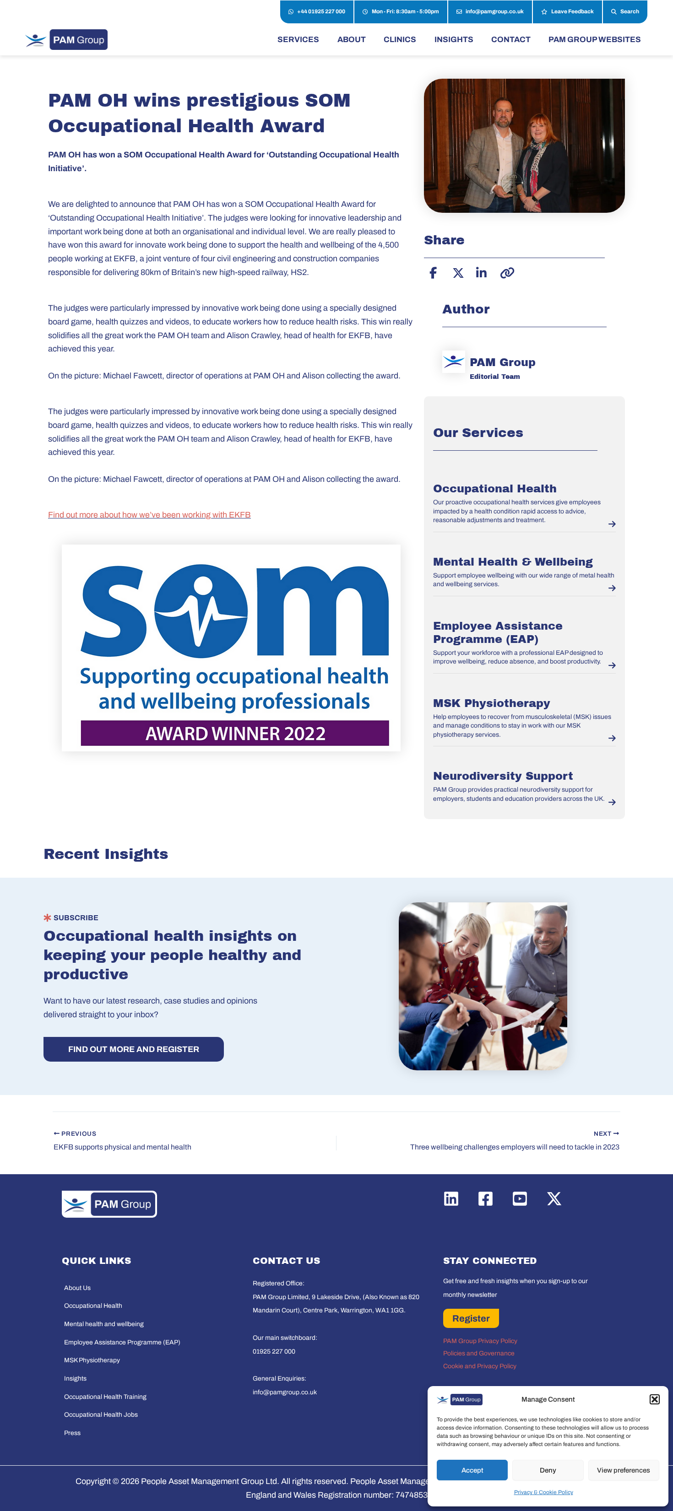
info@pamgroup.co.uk (495, 11)
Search (629, 11)
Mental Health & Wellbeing (513, 562)
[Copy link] (504, 272)
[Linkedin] (451, 1199)
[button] (654, 1399)
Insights (75, 1378)
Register (471, 1318)
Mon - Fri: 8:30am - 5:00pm (405, 11)
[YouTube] (520, 1199)
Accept (472, 1470)
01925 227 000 (274, 1351)
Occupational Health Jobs (101, 1414)
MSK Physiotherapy (491, 703)
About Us (77, 1287)
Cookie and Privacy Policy (479, 1366)
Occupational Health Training (105, 1396)
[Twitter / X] (554, 1199)
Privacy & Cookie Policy (543, 1492)
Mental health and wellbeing (104, 1324)
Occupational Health (495, 489)
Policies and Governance (479, 1353)
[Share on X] (457, 272)
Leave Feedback (572, 11)
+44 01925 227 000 (321, 11)
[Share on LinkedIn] (481, 272)
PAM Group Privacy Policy (480, 1341)
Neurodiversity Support (503, 776)
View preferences (623, 1470)
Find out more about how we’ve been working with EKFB (149, 514)
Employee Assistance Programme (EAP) (122, 1342)
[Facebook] (486, 1199)
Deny (548, 1470)
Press (72, 1433)
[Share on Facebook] (433, 272)
